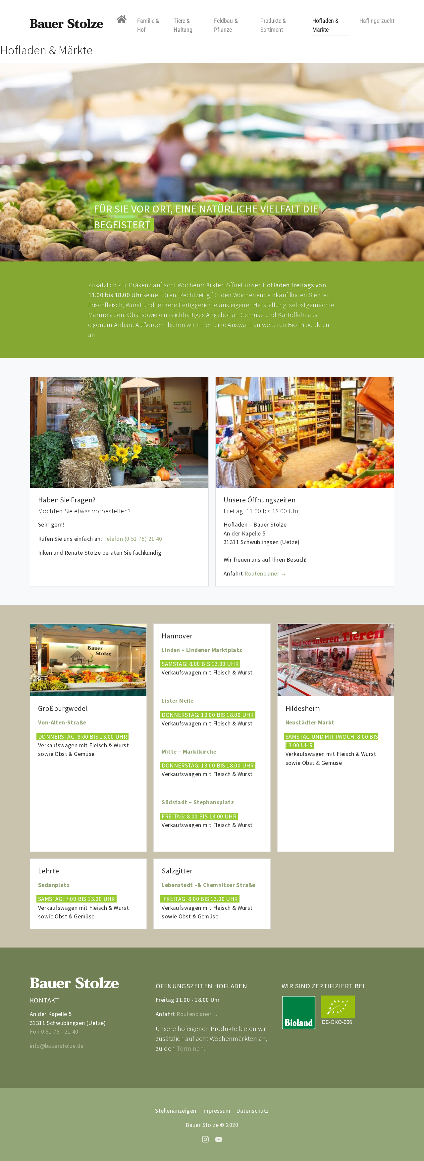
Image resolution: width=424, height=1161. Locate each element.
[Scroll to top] (408, 1145)
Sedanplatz (54, 885)
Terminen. (191, 1048)
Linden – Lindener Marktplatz (202, 650)
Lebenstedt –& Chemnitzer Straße (208, 885)
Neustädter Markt (311, 722)
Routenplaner (261, 573)
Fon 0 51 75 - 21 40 (54, 1031)
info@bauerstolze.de (57, 1045)
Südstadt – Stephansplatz (198, 802)
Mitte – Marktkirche (189, 751)
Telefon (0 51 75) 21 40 (132, 538)
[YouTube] (219, 1138)
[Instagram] (205, 1138)
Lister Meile (177, 700)
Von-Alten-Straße (62, 722)
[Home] (121, 19)
